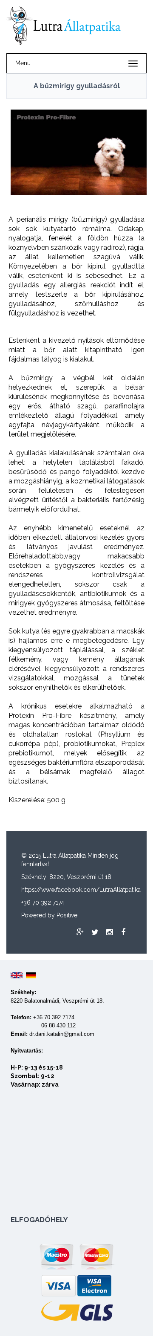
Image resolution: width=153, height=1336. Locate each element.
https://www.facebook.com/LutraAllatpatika (81, 889)
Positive (67, 915)
